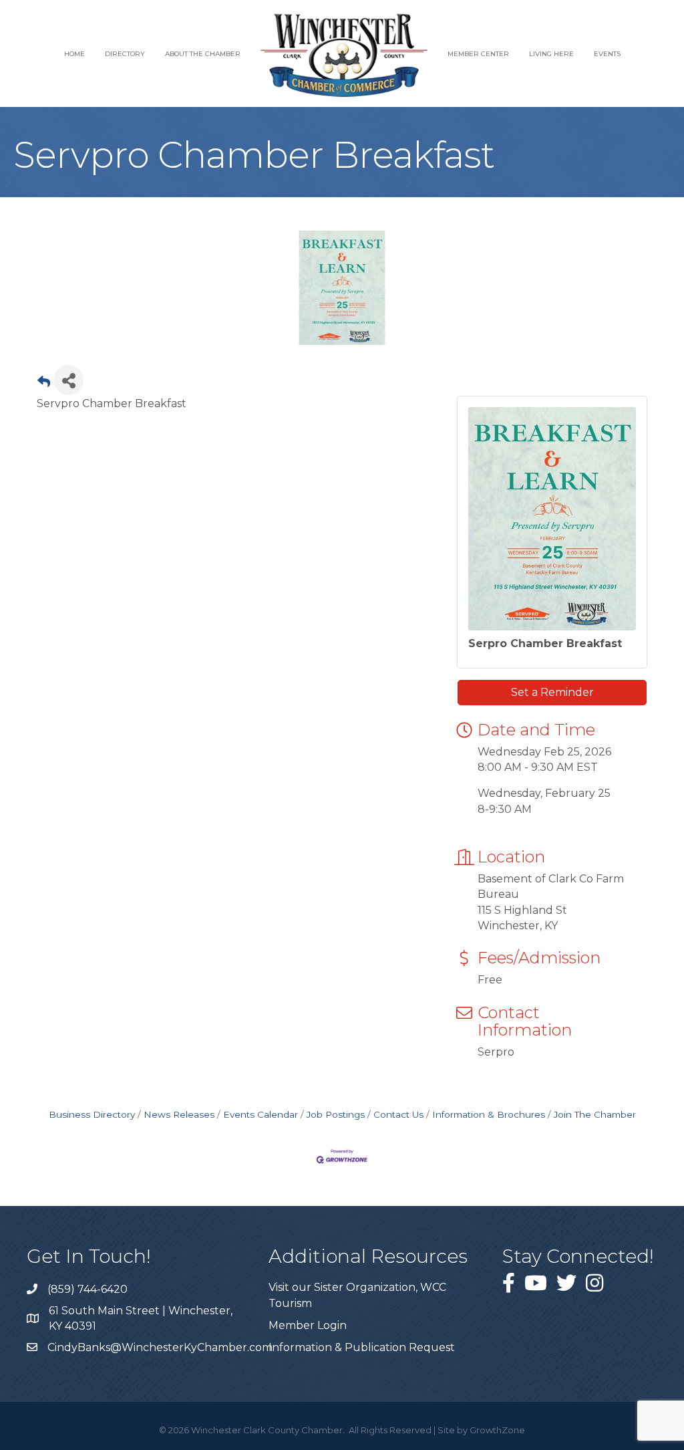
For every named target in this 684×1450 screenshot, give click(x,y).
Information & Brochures (488, 1114)
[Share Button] (68, 380)
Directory (125, 53)
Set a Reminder (552, 692)
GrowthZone (497, 1430)
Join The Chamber (595, 1114)
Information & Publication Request (362, 1347)
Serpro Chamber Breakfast (545, 643)
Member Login (308, 1325)
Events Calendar (260, 1114)
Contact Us (398, 1114)
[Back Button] (43, 384)
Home (74, 53)
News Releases (179, 1114)
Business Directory (92, 1114)
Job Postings (336, 1114)
